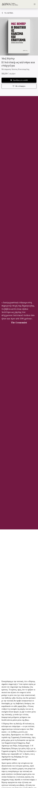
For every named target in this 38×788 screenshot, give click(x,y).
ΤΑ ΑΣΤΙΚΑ (8, 13)
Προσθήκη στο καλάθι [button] (20, 80)
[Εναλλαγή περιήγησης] (34, 4)
